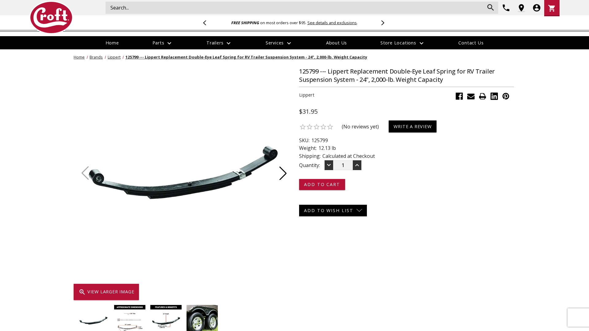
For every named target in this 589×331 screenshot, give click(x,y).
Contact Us (470, 43)
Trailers (219, 43)
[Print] (482, 96)
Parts (162, 43)
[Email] (471, 96)
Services (279, 43)
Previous (207, 23)
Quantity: (309, 165)
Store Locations (402, 43)
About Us (336, 43)
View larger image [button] (106, 292)
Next (381, 23)
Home (112, 43)
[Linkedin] (494, 96)
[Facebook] (459, 96)
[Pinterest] (506, 96)
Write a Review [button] (412, 126)
